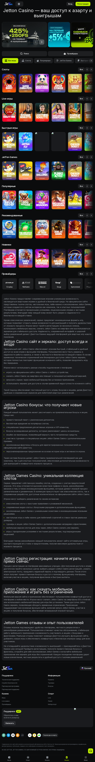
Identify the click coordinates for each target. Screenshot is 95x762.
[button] (82, 34)
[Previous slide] (87, 69)
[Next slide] (91, 69)
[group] (19, 4)
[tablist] (19, 4)
